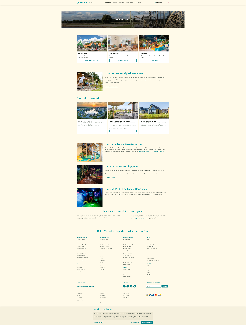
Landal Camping (126, 293)
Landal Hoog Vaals (110, 198)
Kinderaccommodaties (127, 246)
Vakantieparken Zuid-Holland (82, 260)
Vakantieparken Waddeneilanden (82, 257)
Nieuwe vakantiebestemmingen (91, 60)
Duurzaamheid (102, 295)
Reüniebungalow (126, 250)
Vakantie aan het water (127, 272)
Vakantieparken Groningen (81, 248)
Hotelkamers (102, 260)
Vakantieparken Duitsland (104, 242)
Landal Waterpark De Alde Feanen (119, 121)
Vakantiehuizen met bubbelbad (128, 259)
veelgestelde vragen (85, 285)
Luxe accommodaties (127, 248)
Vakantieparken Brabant (81, 239)
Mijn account (79, 295)
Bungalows (102, 256)
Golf (147, 267)
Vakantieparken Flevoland (81, 242)
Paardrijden (149, 268)
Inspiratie (115, 2)
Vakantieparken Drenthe (81, 241)
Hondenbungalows (126, 264)
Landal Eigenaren (126, 297)
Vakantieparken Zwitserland (105, 250)
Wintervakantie (149, 242)
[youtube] (134, 287)
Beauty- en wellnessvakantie (152, 248)
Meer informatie (92, 131)
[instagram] (127, 287)
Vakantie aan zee (126, 274)
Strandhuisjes (102, 267)
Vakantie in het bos (126, 271)
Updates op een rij (154, 60)
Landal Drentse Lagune (85, 121)
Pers (100, 302)
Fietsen (148, 265)
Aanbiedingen (121, 2)
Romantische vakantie (150, 244)
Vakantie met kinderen (151, 253)
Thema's (148, 237)
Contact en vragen (80, 293)
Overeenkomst (79, 297)
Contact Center (90, 286)
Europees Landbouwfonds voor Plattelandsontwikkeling (151, 151)
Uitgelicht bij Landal (80, 263)
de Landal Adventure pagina (138, 218)
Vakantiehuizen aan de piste (128, 251)
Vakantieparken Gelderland (81, 246)
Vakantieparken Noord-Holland (82, 251)
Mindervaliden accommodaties (128, 257)
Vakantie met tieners (150, 258)
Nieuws (82, 7)
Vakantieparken (83, 53)
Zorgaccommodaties (127, 255)
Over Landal (102, 293)
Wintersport (149, 274)
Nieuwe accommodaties (81, 269)
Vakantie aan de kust (126, 269)
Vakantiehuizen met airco (127, 262)
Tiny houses (102, 269)
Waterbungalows (103, 272)
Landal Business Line (126, 295)
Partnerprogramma (103, 300)
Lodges (101, 262)
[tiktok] (131, 287)
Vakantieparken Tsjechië (104, 246)
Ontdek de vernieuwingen (123, 60)
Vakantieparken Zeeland (81, 259)
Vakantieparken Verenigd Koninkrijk (106, 248)
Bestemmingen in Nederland (82, 237)
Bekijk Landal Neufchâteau (111, 86)
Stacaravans (102, 265)
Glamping (148, 239)
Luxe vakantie (149, 241)
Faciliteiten (144, 53)
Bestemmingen (108, 2)
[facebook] (124, 287)
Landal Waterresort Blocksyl (149, 121)
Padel (148, 270)
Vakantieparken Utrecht (81, 255)
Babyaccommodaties (127, 239)
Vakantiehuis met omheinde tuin (129, 244)
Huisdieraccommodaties (127, 242)
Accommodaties (114, 53)
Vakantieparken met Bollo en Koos (153, 260)
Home (78, 7)
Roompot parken (80, 271)
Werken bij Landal (103, 297)
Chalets (101, 258)
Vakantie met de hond (150, 246)
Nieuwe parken (79, 267)
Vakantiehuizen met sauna (127, 260)
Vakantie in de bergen (127, 276)
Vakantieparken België (104, 239)
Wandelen (148, 272)
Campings (139, 2)
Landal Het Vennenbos (110, 177)
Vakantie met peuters (150, 256)
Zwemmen (148, 276)
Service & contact (129, 2)
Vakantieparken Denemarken (105, 241)
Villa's (101, 271)
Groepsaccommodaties (127, 241)
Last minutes (79, 265)
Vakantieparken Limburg (81, 250)
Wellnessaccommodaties (127, 253)
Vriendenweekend (150, 250)
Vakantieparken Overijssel (81, 253)
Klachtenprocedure (80, 300)
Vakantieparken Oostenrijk (104, 244)
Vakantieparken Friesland (81, 244)
